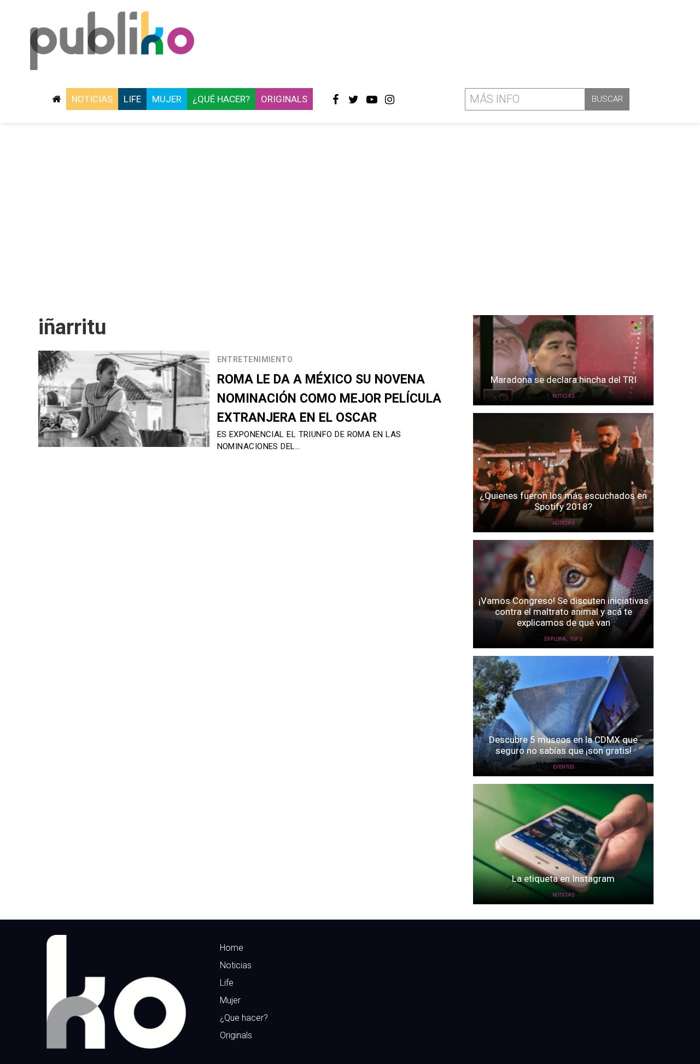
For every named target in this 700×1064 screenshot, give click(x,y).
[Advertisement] (350, 215)
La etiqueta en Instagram (563, 878)
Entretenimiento (255, 359)
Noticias (92, 99)
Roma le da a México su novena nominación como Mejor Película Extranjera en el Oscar (329, 398)
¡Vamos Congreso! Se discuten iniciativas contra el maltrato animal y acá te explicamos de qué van (564, 611)
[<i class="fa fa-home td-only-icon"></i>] (56, 99)
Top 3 (576, 639)
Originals (284, 99)
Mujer (167, 99)
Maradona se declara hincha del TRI (564, 379)
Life (132, 99)
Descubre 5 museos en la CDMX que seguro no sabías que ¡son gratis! (563, 745)
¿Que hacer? (244, 1018)
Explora (555, 639)
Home (231, 948)
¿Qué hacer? (221, 99)
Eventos (563, 767)
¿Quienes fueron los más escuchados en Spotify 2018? (563, 501)
